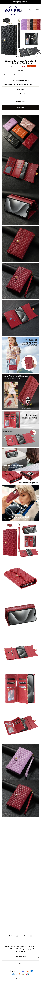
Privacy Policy (9, 949)
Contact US (15, 946)
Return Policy (19, 949)
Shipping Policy (31, 949)
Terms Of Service (20, 951)
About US (23, 946)
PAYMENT (31, 946)
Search (7, 946)
